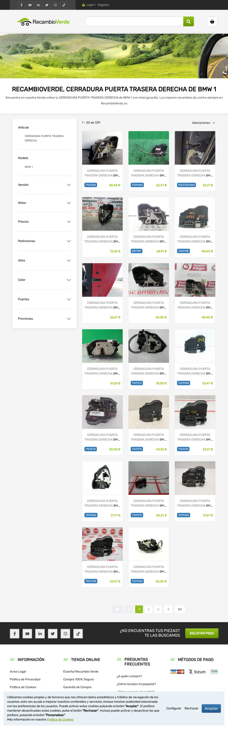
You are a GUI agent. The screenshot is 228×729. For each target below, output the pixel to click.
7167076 (137, 383)
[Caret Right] (168, 609)
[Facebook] (21, 5)
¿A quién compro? (129, 676)
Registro (103, 4)
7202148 (183, 251)
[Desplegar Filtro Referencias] (69, 241)
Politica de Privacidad (25, 679)
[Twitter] (46, 5)
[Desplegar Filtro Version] (69, 185)
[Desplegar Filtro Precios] (69, 222)
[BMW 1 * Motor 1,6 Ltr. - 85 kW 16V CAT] (148, 280)
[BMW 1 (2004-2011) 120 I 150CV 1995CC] (148, 412)
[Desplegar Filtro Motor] (69, 203)
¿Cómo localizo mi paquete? (136, 684)
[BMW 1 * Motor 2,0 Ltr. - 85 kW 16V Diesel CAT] (148, 147)
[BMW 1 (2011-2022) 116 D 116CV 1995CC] (102, 478)
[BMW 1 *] (148, 213)
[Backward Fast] (117, 609)
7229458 (183, 383)
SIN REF (136, 251)
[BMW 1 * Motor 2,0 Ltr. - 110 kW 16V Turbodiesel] (195, 147)
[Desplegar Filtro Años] (69, 260)
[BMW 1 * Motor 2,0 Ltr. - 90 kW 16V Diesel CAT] (102, 213)
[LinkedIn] (38, 5)
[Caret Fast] (128, 609)
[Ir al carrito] (212, 22)
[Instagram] (55, 5)
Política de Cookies (23, 687)
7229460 (137, 184)
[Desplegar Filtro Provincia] (69, 319)
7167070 (91, 449)
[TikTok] (63, 5)
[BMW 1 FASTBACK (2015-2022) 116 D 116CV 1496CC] (195, 346)
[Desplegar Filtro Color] (69, 280)
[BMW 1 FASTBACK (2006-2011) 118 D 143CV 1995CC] (102, 544)
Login (90, 4)
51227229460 (186, 184)
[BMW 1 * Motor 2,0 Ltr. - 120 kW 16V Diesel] (102, 346)
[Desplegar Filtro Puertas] (69, 299)
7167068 (91, 184)
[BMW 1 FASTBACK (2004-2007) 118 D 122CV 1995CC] (195, 412)
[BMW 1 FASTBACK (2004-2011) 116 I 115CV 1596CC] (102, 147)
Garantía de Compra (77, 687)
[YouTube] (29, 5)
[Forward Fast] (180, 609)
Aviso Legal (18, 671)
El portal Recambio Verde (80, 671)
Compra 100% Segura (78, 679)
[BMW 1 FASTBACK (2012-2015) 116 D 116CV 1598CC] (148, 544)
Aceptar (211, 708)
